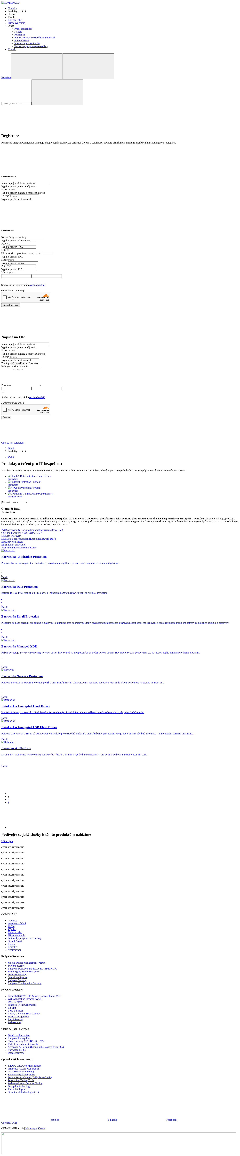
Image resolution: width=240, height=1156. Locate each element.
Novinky (12, 8)
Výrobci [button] (12, 17)
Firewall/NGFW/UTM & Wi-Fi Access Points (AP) (34, 996)
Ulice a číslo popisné (12, 253)
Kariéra (18, 31)
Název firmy (7, 237)
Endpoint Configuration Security (24, 983)
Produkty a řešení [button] (17, 11)
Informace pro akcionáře (27, 43)
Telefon (5, 195)
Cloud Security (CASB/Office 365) (26, 1041)
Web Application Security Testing (25, 1083)
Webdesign (31, 1128)
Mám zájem (7, 841)
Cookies (5, 1122)
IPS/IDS (12, 1007)
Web (3, 272)
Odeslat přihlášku (11, 305)
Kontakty (12, 947)
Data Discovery (16, 1052)
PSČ (3, 266)
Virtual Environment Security (23, 1044)
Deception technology (19, 1086)
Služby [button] (11, 14)
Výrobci (12, 929)
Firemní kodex (21, 40)
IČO (3, 243)
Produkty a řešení (17, 923)
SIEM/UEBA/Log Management (24, 1065)
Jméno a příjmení (10, 183)
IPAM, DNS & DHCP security (24, 1013)
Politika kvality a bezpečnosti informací (34, 37)
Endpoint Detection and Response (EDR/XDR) (32, 968)
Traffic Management (18, 1016)
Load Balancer (15, 1010)
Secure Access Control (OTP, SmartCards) (30, 1077)
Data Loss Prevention (19, 1035)
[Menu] (88, 66)
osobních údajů (37, 285)
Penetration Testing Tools (21, 1080)
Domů (11, 448)
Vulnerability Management (21, 1074)
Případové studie (16, 23)
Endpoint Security (17, 980)
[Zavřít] (25, 128)
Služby (11, 926)
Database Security (17, 974)
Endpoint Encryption (18, 1038)
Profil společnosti (23, 28)
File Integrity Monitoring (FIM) (24, 971)
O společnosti (15, 941)
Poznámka (6, 385)
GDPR (13, 1122)
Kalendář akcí (15, 20)
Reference (19, 34)
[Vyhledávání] (37, 66)
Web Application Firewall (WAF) (25, 999)
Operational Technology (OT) (23, 1092)
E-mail (4, 189)
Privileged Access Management (24, 1068)
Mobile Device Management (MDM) (27, 962)
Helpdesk (6, 77)
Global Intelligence (17, 977)
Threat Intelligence (17, 1089)
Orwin (41, 1128)
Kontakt (12, 49)
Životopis (6, 363)
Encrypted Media (17, 1049)
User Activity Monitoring (21, 1071)
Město (4, 259)
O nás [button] (11, 25)
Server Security (16, 965)
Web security (14, 1022)
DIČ (3, 250)
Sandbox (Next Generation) (22, 1004)
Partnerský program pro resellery (31, 46)
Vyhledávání (14, 949)
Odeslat (6, 417)
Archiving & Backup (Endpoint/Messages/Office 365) (36, 1047)
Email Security (15, 1019)
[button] (37, 442)
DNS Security (15, 1001)
